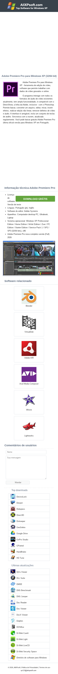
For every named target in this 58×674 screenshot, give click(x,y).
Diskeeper (21, 521)
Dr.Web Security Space (27, 651)
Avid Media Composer (29, 384)
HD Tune (20, 558)
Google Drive (22, 533)
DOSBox (20, 627)
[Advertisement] (29, 42)
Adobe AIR (29, 358)
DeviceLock (22, 497)
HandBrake (21, 552)
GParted (20, 546)
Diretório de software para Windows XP (32, 658)
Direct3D (20, 515)
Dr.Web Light (22, 639)
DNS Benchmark (24, 590)
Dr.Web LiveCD (23, 645)
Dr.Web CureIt (23, 633)
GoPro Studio (22, 539)
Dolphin (20, 621)
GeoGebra (21, 527)
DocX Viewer (22, 615)
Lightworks (29, 436)
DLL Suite (21, 578)
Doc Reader (22, 602)
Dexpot (20, 503)
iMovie (29, 410)
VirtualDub (29, 332)
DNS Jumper (22, 596)
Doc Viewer (21, 609)
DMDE (19, 584)
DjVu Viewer (22, 572)
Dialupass (21, 509)
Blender (29, 306)
